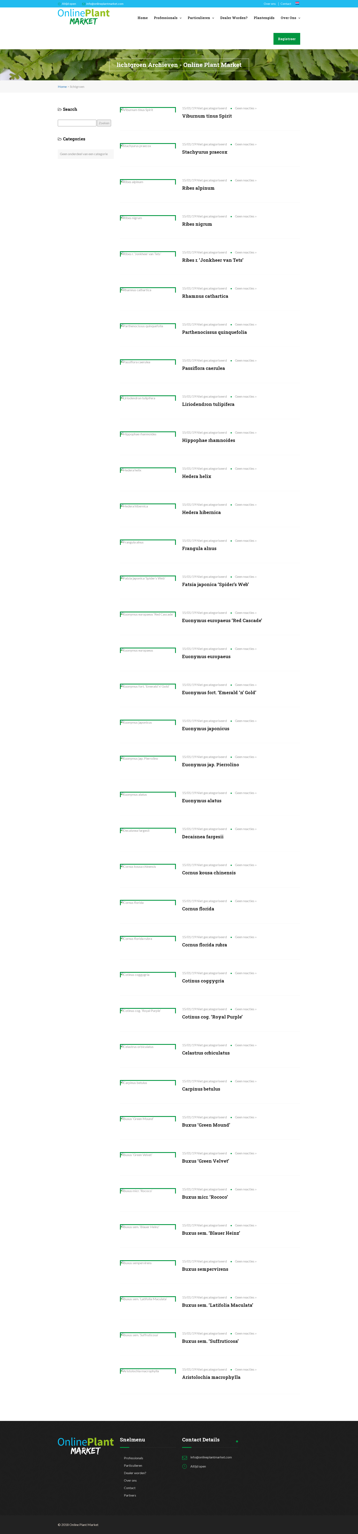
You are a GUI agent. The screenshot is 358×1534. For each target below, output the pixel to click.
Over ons (270, 3)
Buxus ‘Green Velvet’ (205, 1161)
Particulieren (199, 18)
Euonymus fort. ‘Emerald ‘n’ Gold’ (219, 692)
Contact (286, 3)
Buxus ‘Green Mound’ (206, 1125)
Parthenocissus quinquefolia (214, 332)
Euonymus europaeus (206, 656)
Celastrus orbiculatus (206, 1053)
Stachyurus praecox (204, 152)
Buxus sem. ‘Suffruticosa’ (210, 1341)
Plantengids (264, 18)
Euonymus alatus (201, 801)
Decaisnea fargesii (203, 837)
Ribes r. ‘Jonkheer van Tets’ (212, 260)
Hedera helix (196, 476)
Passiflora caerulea (203, 368)
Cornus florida (198, 909)
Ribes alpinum (198, 188)
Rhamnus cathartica (205, 296)
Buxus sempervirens (205, 1269)
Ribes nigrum (197, 224)
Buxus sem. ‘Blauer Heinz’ (211, 1233)
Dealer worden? (234, 18)
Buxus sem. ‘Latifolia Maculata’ (217, 1305)
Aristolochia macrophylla (211, 1377)
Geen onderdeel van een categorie (84, 154)
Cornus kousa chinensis (209, 873)
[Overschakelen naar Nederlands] (297, 3)
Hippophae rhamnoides (208, 440)
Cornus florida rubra (204, 945)
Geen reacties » (246, 108)
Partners (130, 1495)
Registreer (287, 39)
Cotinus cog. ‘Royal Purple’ (212, 1017)
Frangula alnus (199, 548)
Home (143, 18)
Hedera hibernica (201, 512)
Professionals (166, 18)
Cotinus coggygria (203, 981)
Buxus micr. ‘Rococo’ (205, 1197)
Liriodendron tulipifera (208, 404)
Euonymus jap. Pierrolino (210, 765)
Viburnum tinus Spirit (207, 116)
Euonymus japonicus (205, 728)
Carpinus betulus (201, 1089)
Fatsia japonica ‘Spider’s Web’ (215, 584)
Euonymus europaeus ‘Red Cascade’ (222, 620)
